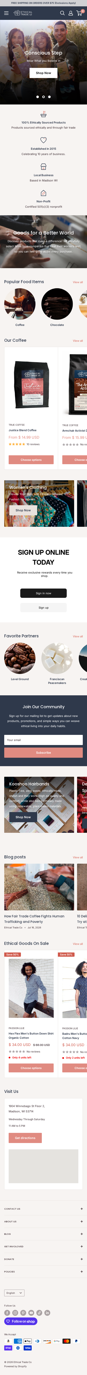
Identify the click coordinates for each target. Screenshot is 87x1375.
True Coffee (17, 424)
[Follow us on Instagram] (15, 1313)
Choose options (31, 459)
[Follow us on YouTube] (31, 1313)
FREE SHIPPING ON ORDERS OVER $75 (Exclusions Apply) (43, 2)
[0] (79, 13)
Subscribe (43, 752)
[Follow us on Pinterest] (23, 1313)
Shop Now (43, 72)
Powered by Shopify (15, 1366)
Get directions (25, 1138)
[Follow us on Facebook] (7, 1313)
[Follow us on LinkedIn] (47, 1313)
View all (78, 282)
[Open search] (62, 13)
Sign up (44, 607)
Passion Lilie (16, 1028)
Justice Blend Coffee (23, 430)
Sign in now (43, 593)
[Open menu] (6, 13)
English (11, 1292)
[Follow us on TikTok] (39, 1313)
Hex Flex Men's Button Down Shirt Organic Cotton (31, 1035)
